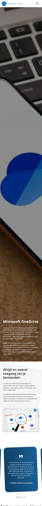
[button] (17, 497)
